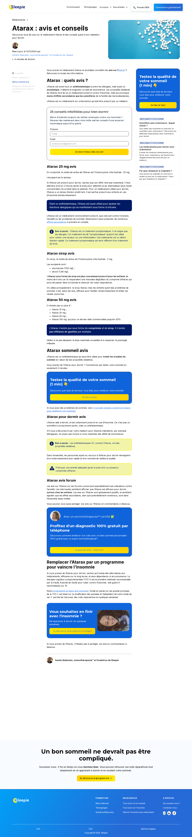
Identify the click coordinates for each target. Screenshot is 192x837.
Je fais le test (89, 397)
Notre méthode (102, 803)
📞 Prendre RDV (141, 7)
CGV (38, 829)
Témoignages (90, 7)
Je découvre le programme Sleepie (72, 631)
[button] (106, 7)
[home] (17, 7)
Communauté (73, 7)
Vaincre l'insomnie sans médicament (138, 812)
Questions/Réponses (105, 812)
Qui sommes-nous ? (171, 803)
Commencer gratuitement (168, 7)
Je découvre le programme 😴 (96, 778)
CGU (91, 829)
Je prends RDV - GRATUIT (89, 550)
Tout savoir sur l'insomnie (134, 808)
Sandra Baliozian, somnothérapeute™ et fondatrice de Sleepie (42, 55)
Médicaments (18, 20)
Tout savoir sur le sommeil (134, 803)
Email (52, 139)
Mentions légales (148, 829)
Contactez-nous (170, 808)
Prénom (54, 129)
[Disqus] (89, 699)
